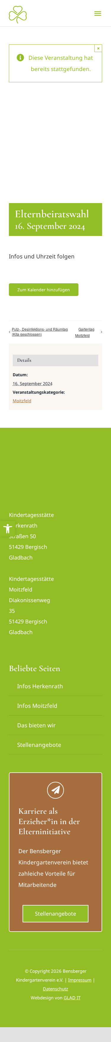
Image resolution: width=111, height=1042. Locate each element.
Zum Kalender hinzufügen (43, 289)
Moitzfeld (22, 400)
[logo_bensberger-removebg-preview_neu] (31, 457)
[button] (7, 528)
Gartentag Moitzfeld (84, 332)
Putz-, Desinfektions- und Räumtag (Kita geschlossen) (40, 332)
